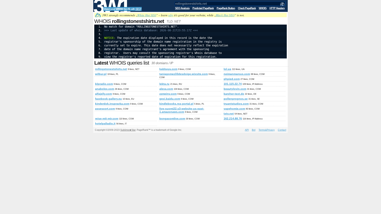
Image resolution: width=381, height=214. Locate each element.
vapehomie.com (234, 108)
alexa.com (166, 88)
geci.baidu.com (169, 98)
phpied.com (232, 78)
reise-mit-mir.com (106, 118)
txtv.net (229, 113)
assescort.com (105, 108)
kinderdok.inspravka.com (112, 103)
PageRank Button (226, 8)
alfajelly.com (103, 93)
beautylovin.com (235, 88)
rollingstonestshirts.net (111, 69)
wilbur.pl (101, 73)
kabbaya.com (168, 69)
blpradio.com (104, 83)
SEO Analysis (182, 8)
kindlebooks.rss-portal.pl (176, 103)
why (170, 15)
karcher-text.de (234, 93)
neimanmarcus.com (237, 73)
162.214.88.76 (233, 118)
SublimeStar (128, 130)
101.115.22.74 (233, 83)
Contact (282, 130)
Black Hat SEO (225, 15)
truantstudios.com (236, 103)
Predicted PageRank (203, 8)
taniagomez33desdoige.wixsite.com (183, 73)
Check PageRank (247, 8)
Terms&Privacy (267, 130)
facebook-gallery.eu (108, 98)
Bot (253, 130)
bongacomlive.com (172, 118)
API (247, 130)
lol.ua (227, 69)
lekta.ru (164, 83)
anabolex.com (104, 88)
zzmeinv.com (168, 93)
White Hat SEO (146, 15)
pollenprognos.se (236, 98)
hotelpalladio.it (105, 123)
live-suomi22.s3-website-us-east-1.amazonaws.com (181, 110)
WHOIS (263, 8)
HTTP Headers (277, 8)
